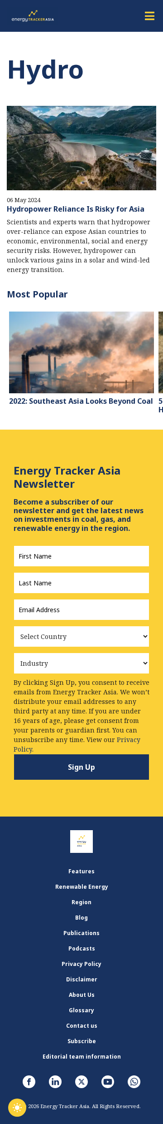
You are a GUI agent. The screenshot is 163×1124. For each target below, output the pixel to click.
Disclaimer (81, 979)
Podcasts (81, 948)
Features (81, 871)
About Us (82, 995)
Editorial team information (82, 1056)
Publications (81, 933)
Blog (81, 917)
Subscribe (81, 1041)
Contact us (81, 1026)
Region (81, 902)
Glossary (81, 1010)
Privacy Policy (81, 964)
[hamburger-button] (149, 16)
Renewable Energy (81, 887)
